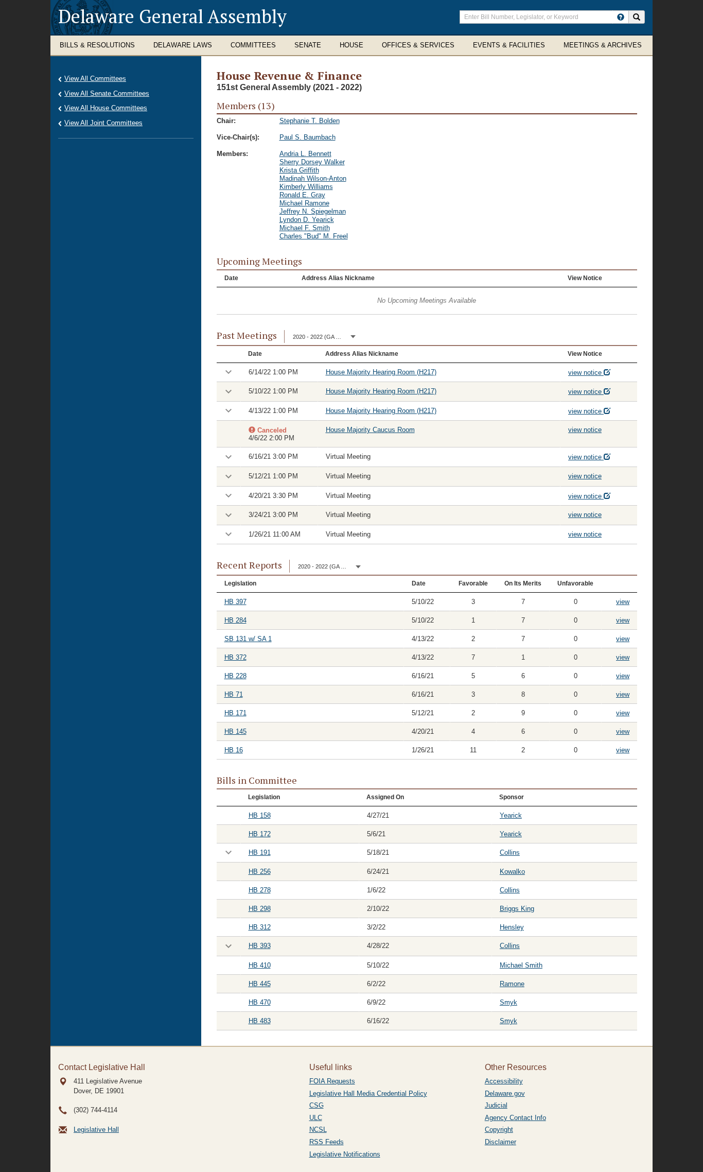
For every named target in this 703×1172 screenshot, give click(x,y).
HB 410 (260, 965)
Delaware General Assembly (172, 16)
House (351, 45)
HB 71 (233, 694)
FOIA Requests (332, 1081)
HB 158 (260, 815)
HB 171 (235, 713)
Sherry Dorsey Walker (312, 162)
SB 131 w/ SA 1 (248, 639)
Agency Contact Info (515, 1118)
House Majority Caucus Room (370, 430)
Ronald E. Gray (302, 195)
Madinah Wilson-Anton (312, 178)
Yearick (511, 815)
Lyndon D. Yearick (306, 219)
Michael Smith (521, 965)
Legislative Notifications (344, 1154)
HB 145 (235, 731)
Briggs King (517, 908)
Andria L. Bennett (305, 154)
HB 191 (260, 852)
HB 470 (260, 1002)
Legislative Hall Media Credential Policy (368, 1093)
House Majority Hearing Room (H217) (381, 372)
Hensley (512, 927)
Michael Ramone (304, 203)
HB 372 (235, 657)
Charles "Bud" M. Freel (313, 236)
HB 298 (260, 908)
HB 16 (233, 750)
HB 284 (235, 620)
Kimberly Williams (306, 187)
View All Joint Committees (103, 123)
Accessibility (504, 1081)
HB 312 (260, 927)
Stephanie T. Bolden (309, 121)
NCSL (318, 1129)
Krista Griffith (299, 170)
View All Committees (95, 78)
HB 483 (260, 1021)
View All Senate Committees (106, 93)
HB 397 (235, 602)
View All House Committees (105, 108)
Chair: (226, 121)
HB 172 (260, 834)
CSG (316, 1105)
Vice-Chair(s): (238, 137)
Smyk (508, 1002)
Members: (232, 154)
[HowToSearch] (620, 17)
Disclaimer (500, 1142)
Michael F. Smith (304, 228)
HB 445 (260, 984)
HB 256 (260, 871)
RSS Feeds (326, 1142)
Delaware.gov (505, 1093)
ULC (315, 1118)
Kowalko (512, 871)
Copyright (499, 1129)
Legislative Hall (96, 1129)
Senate (307, 45)
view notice (586, 372)
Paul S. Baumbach (307, 137)
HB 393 (260, 946)
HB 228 (235, 676)
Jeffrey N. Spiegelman (312, 211)
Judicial (496, 1105)
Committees (253, 45)
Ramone (512, 984)
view (622, 602)
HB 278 (260, 890)
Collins (510, 852)
